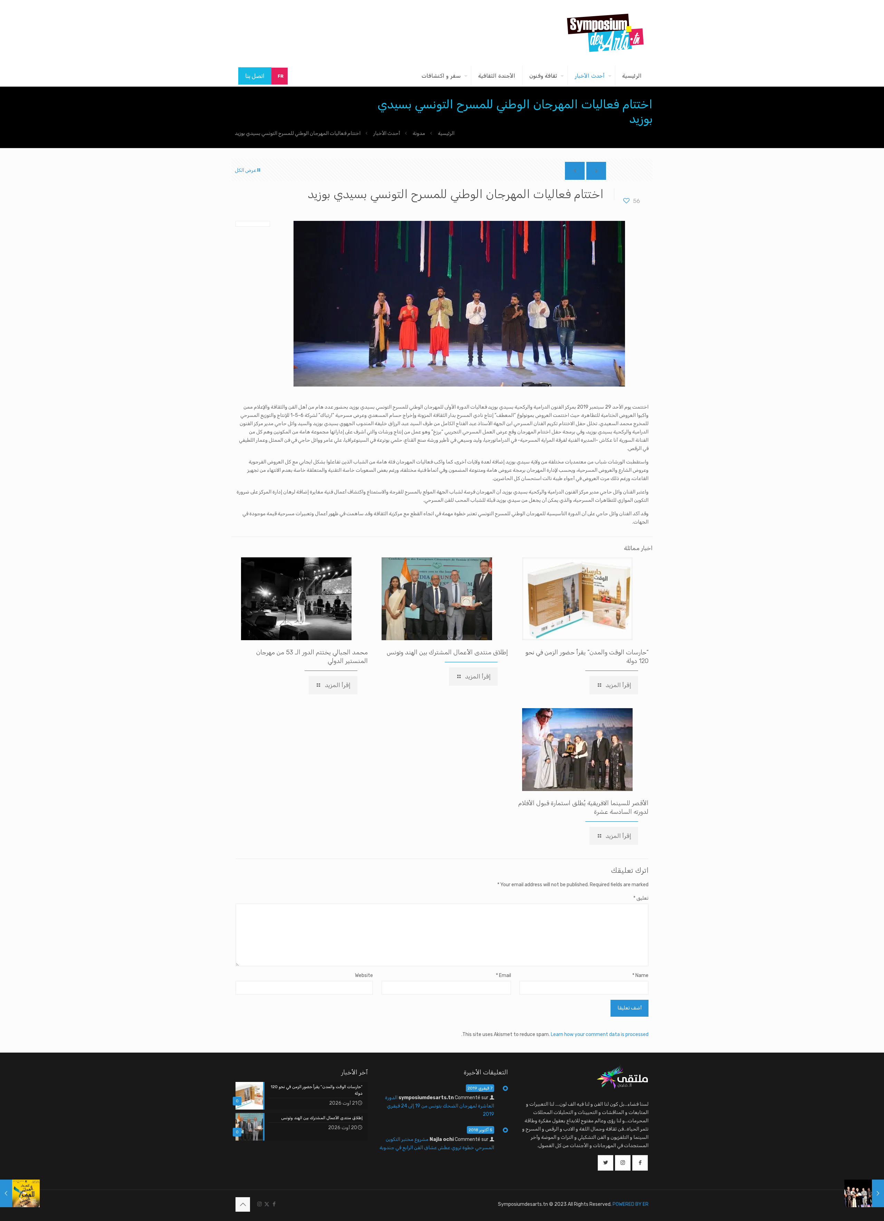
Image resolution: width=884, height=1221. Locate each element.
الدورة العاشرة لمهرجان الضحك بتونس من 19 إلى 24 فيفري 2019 (439, 1106)
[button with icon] (640, 1163)
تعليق (640, 898)
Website (364, 975)
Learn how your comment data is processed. (554, 1034)
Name (640, 975)
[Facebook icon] (274, 1204)
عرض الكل (245, 170)
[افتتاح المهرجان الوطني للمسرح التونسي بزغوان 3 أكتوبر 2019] (864, 1193)
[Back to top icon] (243, 1204)
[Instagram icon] (259, 1204)
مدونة (419, 133)
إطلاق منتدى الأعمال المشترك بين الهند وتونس (447, 652)
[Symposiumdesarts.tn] (605, 33)
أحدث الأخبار (386, 133)
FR (281, 76)
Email (503, 975)
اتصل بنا (255, 75)
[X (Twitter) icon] (266, 1204)
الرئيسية (446, 133)
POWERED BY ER (630, 1204)
